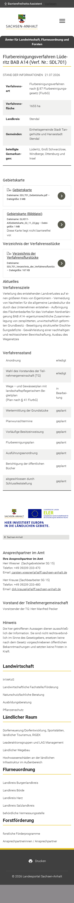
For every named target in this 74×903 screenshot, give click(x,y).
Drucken (37, 861)
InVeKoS (8, 679)
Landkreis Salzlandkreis (18, 805)
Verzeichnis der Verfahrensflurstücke (23, 256)
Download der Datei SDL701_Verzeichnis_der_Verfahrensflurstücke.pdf (62, 263)
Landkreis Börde (13, 790)
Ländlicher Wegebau (16, 750)
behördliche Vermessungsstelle (23, 813)
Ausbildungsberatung (17, 702)
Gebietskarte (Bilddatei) (24, 214)
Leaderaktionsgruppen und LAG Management (33, 742)
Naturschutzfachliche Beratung (23, 694)
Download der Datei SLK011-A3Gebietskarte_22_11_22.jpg (62, 224)
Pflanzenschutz (13, 710)
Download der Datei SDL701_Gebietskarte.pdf (62, 196)
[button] (23, 4)
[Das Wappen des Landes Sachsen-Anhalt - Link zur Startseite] (22, 22)
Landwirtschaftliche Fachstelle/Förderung (30, 687)
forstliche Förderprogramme (21, 833)
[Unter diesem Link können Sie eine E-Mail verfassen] (11, 572)
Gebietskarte (22, 190)
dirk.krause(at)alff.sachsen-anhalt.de (36, 589)
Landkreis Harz (13, 798)
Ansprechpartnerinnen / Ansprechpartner (30, 841)
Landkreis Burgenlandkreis (20, 783)
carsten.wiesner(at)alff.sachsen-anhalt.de (39, 572)
